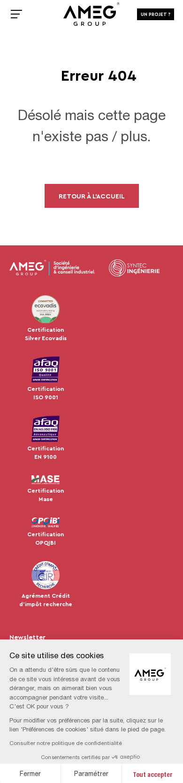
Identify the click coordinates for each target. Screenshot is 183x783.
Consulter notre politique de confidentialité (65, 742)
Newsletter (27, 637)
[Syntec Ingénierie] (134, 267)
